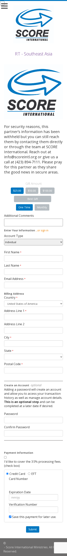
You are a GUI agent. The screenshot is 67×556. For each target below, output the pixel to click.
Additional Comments (19, 216)
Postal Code (12, 364)
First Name (11, 252)
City (6, 337)
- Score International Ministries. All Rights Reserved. (32, 549)
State (7, 351)
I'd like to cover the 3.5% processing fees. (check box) (32, 464)
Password (11, 414)
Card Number (18, 479)
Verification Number (23, 504)
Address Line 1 (14, 311)
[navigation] (33, 3)
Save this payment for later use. (34, 517)
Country (9, 297)
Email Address (13, 279)
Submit (32, 529)
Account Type (13, 236)
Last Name (11, 265)
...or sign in (42, 230)
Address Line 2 (14, 324)
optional (36, 385)
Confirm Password (17, 427)
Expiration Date (20, 492)
